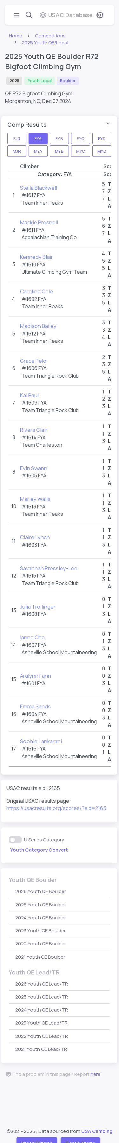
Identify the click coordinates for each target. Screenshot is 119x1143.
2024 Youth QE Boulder (40, 917)
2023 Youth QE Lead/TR (41, 1022)
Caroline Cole (36, 291)
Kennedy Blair (36, 256)
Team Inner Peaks (42, 202)
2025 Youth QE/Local (45, 42)
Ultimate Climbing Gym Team (54, 271)
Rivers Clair (33, 429)
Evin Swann (33, 468)
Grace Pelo (33, 360)
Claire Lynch (35, 537)
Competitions (50, 35)
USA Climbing (97, 1131)
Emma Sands (35, 706)
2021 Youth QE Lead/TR (41, 1049)
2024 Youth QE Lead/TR (41, 1009)
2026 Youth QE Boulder (40, 891)
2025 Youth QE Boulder (40, 904)
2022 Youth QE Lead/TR (41, 1036)
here (95, 1074)
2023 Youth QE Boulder (40, 930)
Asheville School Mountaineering (59, 652)
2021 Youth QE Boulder (40, 957)
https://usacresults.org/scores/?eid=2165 (56, 808)
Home (15, 35)
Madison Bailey (38, 325)
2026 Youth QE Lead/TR (41, 983)
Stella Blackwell (38, 187)
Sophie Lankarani (41, 741)
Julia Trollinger (38, 606)
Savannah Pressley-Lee (48, 568)
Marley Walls (35, 498)
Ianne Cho (32, 637)
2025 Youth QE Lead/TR (41, 996)
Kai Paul (29, 395)
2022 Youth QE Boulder (40, 943)
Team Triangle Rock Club (50, 375)
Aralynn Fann (35, 675)
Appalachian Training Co (49, 237)
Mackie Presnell (39, 222)
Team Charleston (42, 444)
